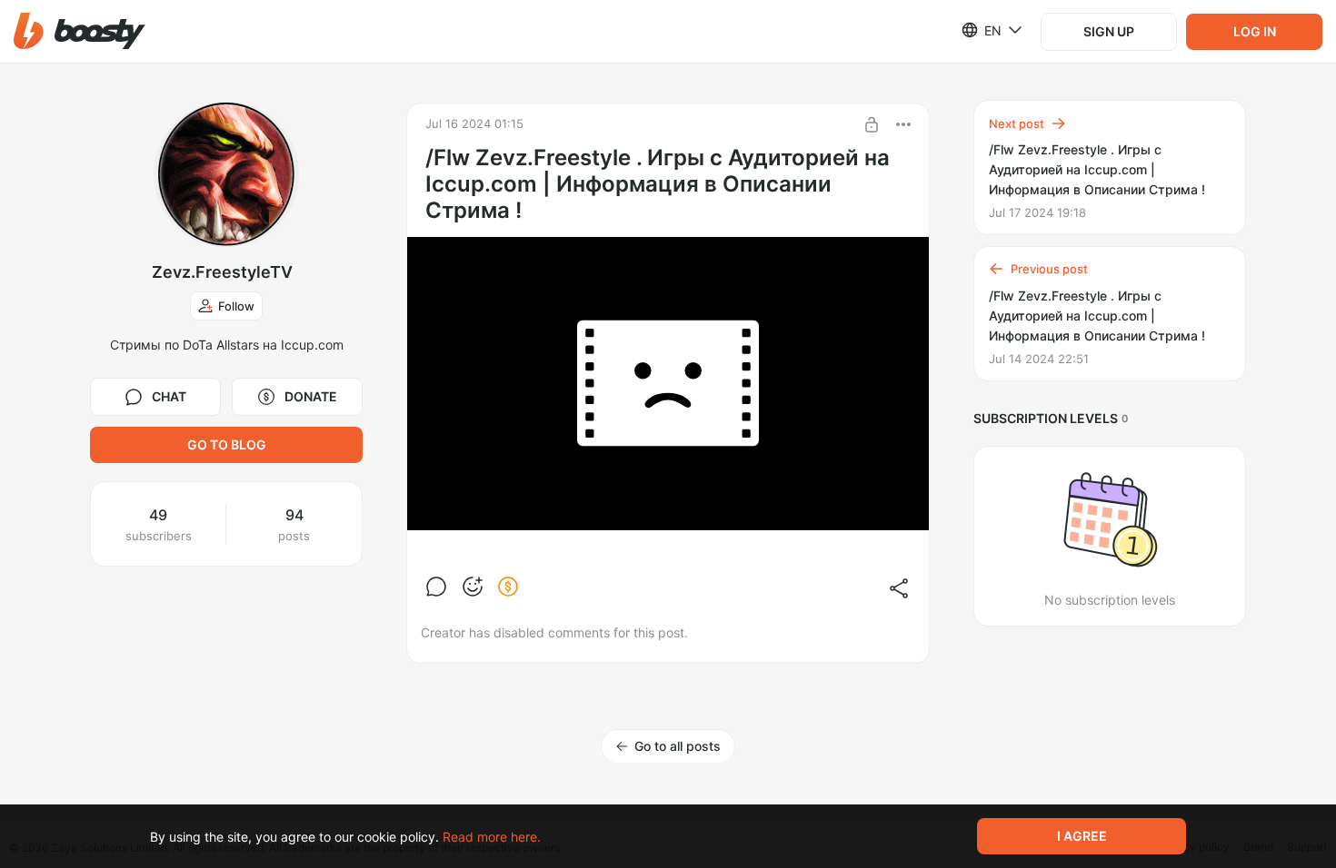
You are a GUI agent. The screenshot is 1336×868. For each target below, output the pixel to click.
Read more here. (492, 836)
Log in (1254, 31)
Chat (169, 396)
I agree (1082, 835)
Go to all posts (677, 746)
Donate (310, 396)
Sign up (1108, 31)
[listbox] (981, 30)
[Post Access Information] (871, 124)
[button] (79, 31)
